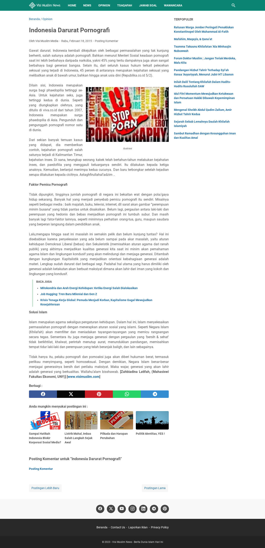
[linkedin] (143, 509)
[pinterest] (99, 394)
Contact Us (118, 527)
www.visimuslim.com (83, 377)
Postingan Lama (155, 488)
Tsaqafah (124, 5)
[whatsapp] (127, 394)
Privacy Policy (160, 527)
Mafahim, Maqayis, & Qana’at (193, 39)
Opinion (104, 5)
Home (72, 5)
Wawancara (173, 5)
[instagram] (132, 509)
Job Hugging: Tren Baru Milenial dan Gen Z (68, 294)
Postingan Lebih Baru (45, 488)
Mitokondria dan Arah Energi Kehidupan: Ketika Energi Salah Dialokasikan (89, 288)
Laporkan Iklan (138, 527)
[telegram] (155, 394)
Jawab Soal (148, 5)
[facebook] (43, 394)
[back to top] (257, 539)
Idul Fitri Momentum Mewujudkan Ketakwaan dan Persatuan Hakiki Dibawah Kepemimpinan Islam (204, 98)
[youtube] (122, 509)
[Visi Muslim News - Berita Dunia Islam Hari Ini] (44, 5)
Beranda (101, 527)
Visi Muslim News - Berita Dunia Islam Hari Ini (137, 542)
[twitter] (71, 394)
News (87, 5)
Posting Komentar (106, 41)
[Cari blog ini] (233, 5)
